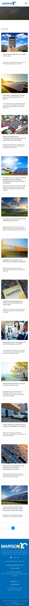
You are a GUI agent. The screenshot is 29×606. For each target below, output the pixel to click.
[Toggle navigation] (26, 3)
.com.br (19, 604)
